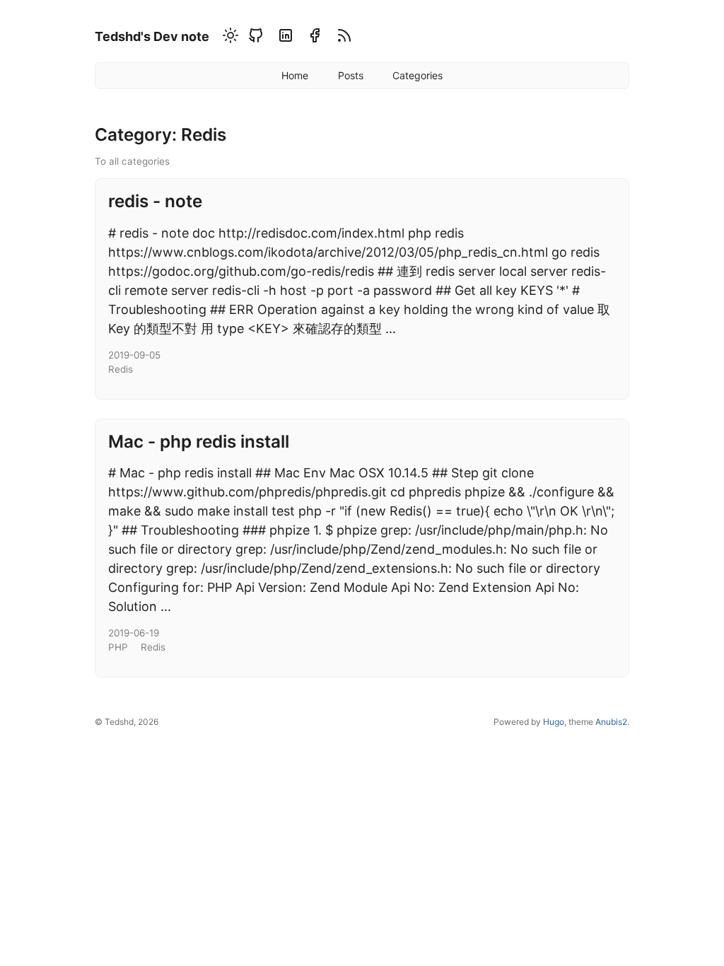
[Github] (255, 38)
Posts (350, 75)
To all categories (132, 161)
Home (294, 75)
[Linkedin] (285, 38)
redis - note (155, 200)
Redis (120, 369)
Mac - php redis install (198, 441)
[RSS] (342, 38)
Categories (417, 75)
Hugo (553, 721)
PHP (118, 647)
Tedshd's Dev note (152, 36)
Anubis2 (611, 721)
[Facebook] (314, 38)
